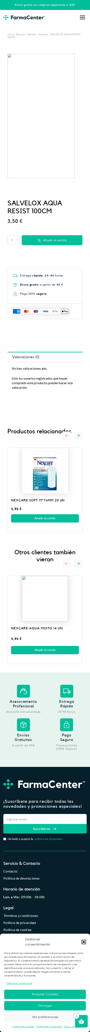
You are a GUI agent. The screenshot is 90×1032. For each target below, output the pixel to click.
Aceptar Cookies (45, 994)
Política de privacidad (49, 1026)
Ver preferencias (45, 1017)
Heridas (31, 34)
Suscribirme (41, 829)
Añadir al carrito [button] (45, 518)
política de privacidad (48, 839)
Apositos (43, 34)
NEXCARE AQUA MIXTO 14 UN (37, 628)
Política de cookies (23, 1026)
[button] (84, 942)
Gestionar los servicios (19, 983)
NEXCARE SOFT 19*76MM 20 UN (38, 500)
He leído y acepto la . (36, 839)
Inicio (11, 34)
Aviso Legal (70, 1026)
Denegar (45, 1006)
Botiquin (20, 34)
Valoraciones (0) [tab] (25, 357)
